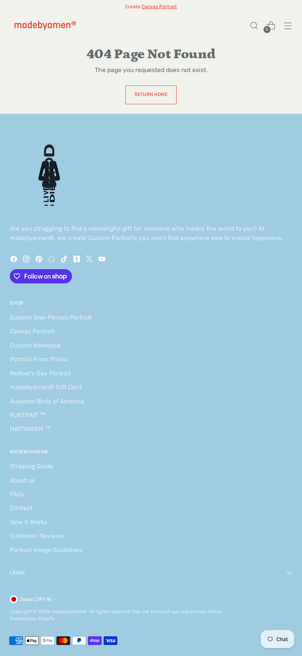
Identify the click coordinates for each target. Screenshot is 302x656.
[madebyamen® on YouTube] (102, 260)
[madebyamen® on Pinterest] (39, 260)
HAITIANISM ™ (30, 428)
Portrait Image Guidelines (46, 550)
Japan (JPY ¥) (35, 599)
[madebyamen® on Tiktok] (65, 260)
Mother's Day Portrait (40, 373)
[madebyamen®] (45, 25)
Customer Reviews (37, 536)
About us (22, 480)
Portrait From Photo (38, 359)
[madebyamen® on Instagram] (27, 260)
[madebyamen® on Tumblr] (77, 260)
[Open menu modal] (288, 25)
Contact (21, 508)
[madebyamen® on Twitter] (90, 260)
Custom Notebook (35, 345)
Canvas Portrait (32, 331)
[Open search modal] (254, 25)
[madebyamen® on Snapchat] (52, 260)
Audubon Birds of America (47, 401)
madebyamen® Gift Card (45, 387)
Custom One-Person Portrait (51, 317)
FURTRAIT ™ (28, 415)
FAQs (17, 494)
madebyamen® (69, 611)
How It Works (28, 522)
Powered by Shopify (32, 618)
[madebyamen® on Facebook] (14, 260)
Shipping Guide (31, 466)
